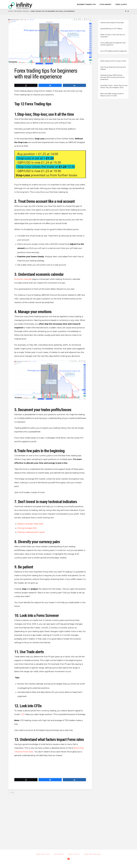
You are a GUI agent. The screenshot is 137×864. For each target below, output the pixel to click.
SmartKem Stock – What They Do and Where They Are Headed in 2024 (113, 86)
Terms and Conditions (92, 854)
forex (12, 792)
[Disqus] (50, 820)
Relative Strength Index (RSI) (30, 524)
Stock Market (59, 854)
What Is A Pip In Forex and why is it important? (112, 36)
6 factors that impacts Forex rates (112, 22)
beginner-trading (21, 11)
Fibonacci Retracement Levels (31, 532)
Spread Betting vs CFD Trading (111, 29)
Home (10, 11)
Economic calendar (23, 279)
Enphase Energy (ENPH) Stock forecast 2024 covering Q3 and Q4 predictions (112, 77)
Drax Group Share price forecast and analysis (113, 68)
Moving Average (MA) (27, 528)
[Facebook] (68, 859)
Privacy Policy (74, 854)
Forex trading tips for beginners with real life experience (113, 44)
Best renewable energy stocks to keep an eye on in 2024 (112, 95)
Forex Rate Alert (42, 854)
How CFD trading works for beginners (113, 51)
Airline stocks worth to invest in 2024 (113, 61)
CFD (22, 714)
